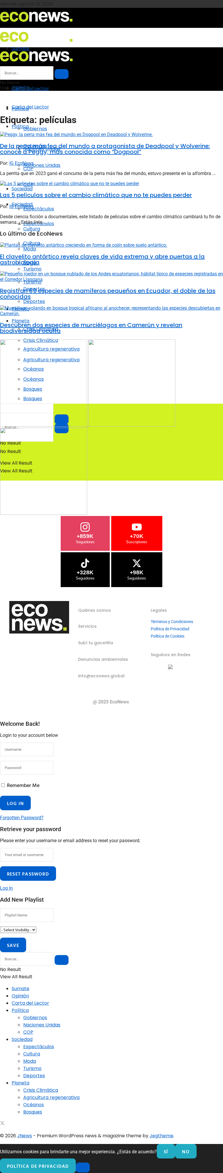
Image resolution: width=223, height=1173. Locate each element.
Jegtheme (161, 1135)
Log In (6, 888)
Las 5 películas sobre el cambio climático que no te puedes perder (96, 195)
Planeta (20, 1083)
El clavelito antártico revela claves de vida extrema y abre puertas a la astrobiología (102, 259)
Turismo (32, 1068)
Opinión (20, 995)
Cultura (31, 1054)
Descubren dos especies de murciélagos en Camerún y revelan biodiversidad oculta (91, 328)
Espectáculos (38, 208)
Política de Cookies (167, 636)
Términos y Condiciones (172, 621)
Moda (29, 1061)
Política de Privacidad (170, 629)
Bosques (32, 1112)
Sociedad (22, 188)
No (185, 1151)
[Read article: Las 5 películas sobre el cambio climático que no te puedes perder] (111, 183)
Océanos (33, 1104)
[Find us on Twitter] (2, 1123)
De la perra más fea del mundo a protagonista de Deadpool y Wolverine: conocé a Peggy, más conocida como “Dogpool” (105, 149)
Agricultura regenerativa (51, 1097)
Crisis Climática (40, 1090)
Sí (166, 1151)
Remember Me (23, 785)
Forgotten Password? (22, 817)
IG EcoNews (21, 163)
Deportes (34, 301)
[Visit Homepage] (36, 23)
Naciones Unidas (41, 165)
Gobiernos (35, 128)
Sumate (20, 988)
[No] (83, 1167)
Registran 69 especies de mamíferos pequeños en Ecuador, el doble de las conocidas (107, 294)
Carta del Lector (30, 88)
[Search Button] (62, 74)
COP (28, 1032)
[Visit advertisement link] (44, 425)
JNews (24, 1135)
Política (20, 126)
